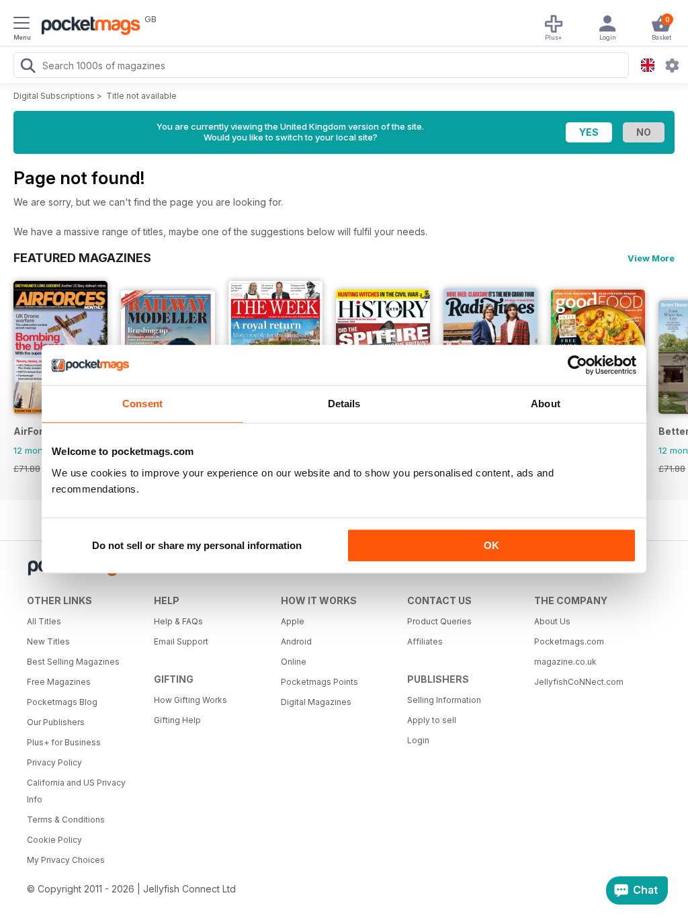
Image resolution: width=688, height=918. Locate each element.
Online (293, 662)
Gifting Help (177, 720)
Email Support (181, 641)
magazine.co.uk (565, 662)
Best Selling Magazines (73, 662)
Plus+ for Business (64, 742)
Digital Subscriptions (54, 96)
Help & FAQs (178, 621)
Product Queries (439, 621)
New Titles (48, 641)
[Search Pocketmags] (27, 67)
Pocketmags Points (319, 682)
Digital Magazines (316, 702)
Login (418, 740)
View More (651, 258)
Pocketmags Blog (62, 702)
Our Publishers (56, 722)
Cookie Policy (54, 840)
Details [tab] (344, 403)
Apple (292, 621)
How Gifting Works (190, 700)
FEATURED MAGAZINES (82, 257)
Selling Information (444, 700)
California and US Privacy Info (76, 791)
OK (491, 545)
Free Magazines (59, 682)
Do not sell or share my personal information (197, 545)
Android (296, 641)
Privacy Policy (54, 762)
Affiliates (425, 641)
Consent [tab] (142, 403)
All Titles (44, 621)
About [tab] (545, 403)
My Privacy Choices (66, 860)
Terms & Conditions (66, 820)
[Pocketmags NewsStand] (87, 26)
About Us (552, 621)
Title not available (141, 96)
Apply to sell (431, 720)
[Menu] (21, 25)
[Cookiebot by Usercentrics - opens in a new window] (577, 365)
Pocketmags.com (569, 641)
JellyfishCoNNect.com (579, 682)
